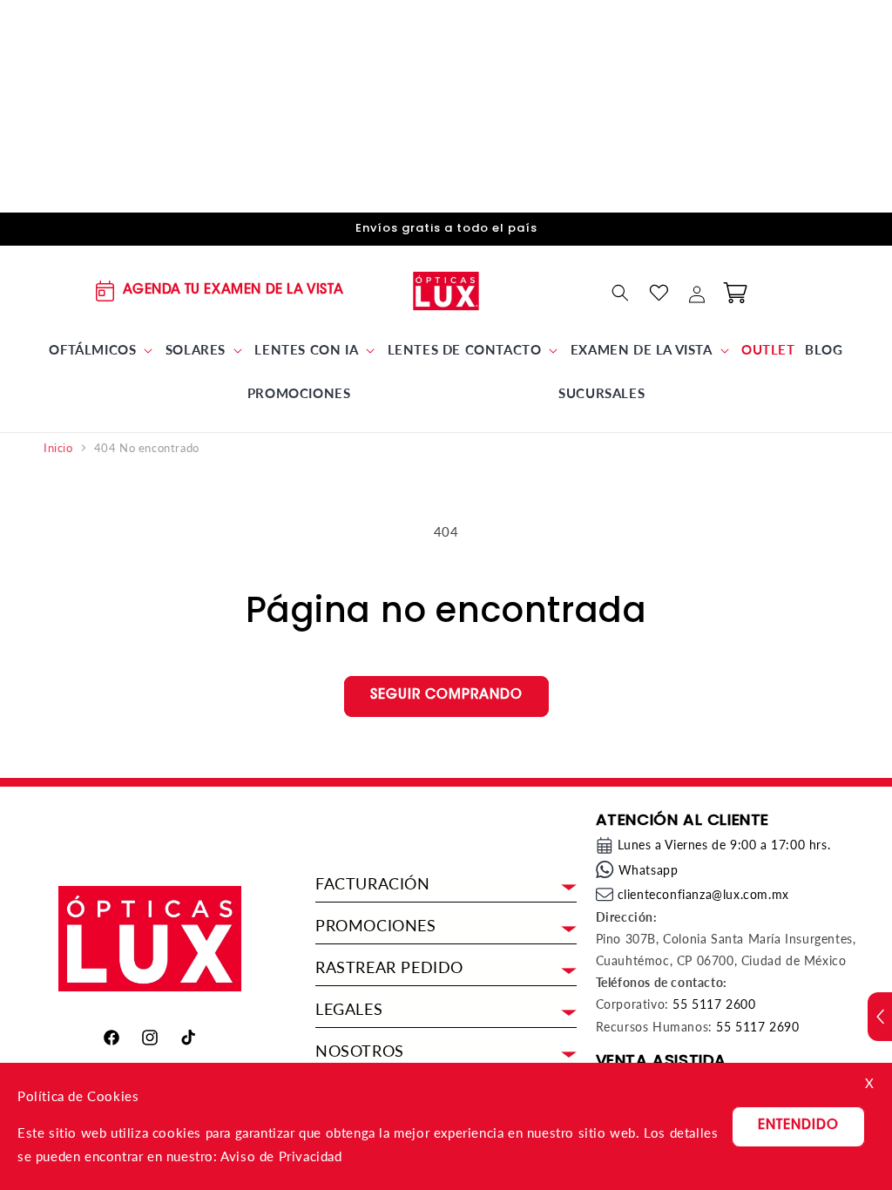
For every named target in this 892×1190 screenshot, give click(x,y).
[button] (101, 350)
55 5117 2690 (757, 1026)
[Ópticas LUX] (446, 291)
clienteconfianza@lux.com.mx (703, 894)
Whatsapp (648, 869)
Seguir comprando (446, 695)
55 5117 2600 (713, 1004)
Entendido (798, 1126)
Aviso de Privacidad (280, 1156)
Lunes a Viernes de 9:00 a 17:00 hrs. (724, 844)
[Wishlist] (658, 293)
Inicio (58, 448)
